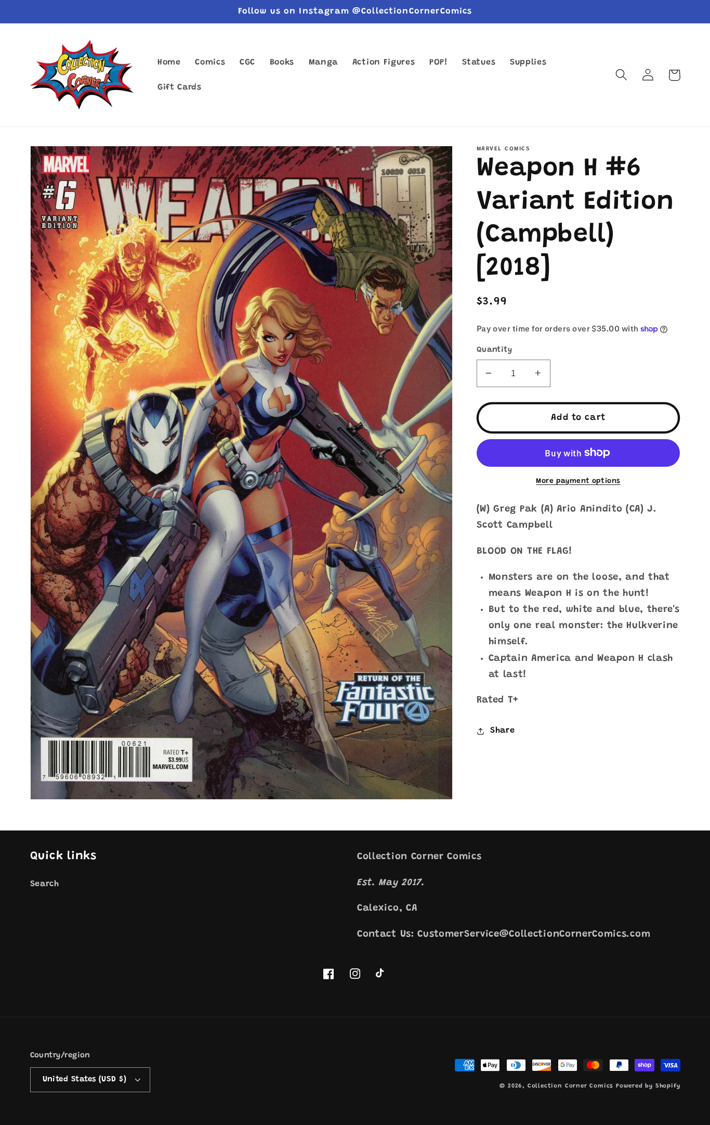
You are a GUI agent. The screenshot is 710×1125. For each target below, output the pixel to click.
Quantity (494, 350)
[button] (622, 75)
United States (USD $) (85, 1079)
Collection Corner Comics (570, 1086)
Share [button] (502, 730)
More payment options (578, 480)
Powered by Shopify (648, 1086)
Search (44, 884)
